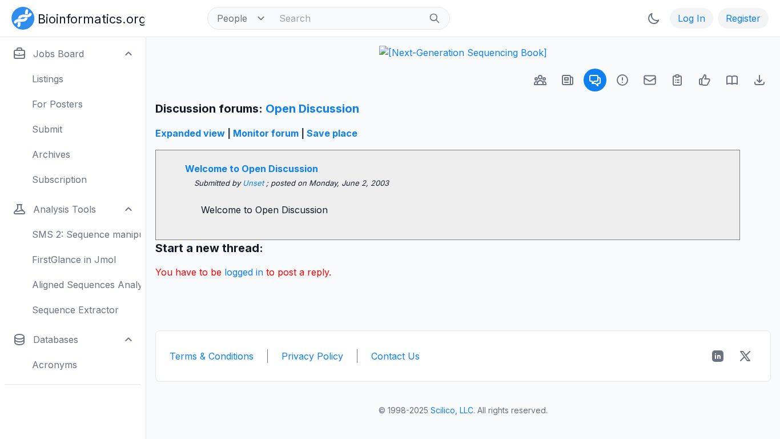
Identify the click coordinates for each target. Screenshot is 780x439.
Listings (47, 79)
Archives (51, 154)
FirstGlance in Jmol (74, 259)
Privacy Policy (312, 356)
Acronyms (54, 364)
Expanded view (190, 133)
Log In (691, 18)
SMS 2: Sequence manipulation (86, 234)
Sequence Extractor (75, 310)
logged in (243, 272)
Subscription (59, 179)
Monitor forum (266, 133)
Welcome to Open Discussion (251, 168)
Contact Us (395, 356)
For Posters (57, 104)
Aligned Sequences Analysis (86, 284)
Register (743, 18)
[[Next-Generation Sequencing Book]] (463, 52)
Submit (47, 129)
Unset (254, 182)
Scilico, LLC (452, 410)
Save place (332, 133)
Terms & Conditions (212, 356)
